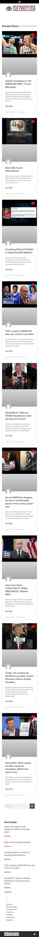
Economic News (11, 909)
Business (9, 904)
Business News (11, 907)
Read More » (9, 106)
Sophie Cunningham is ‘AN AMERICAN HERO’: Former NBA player (18, 84)
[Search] (32, 806)
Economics (10, 912)
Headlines (9, 920)
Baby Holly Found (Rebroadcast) (17, 842)
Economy (9, 915)
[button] (19, 1)
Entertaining (10, 917)
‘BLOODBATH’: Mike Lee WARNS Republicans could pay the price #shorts (18, 416)
